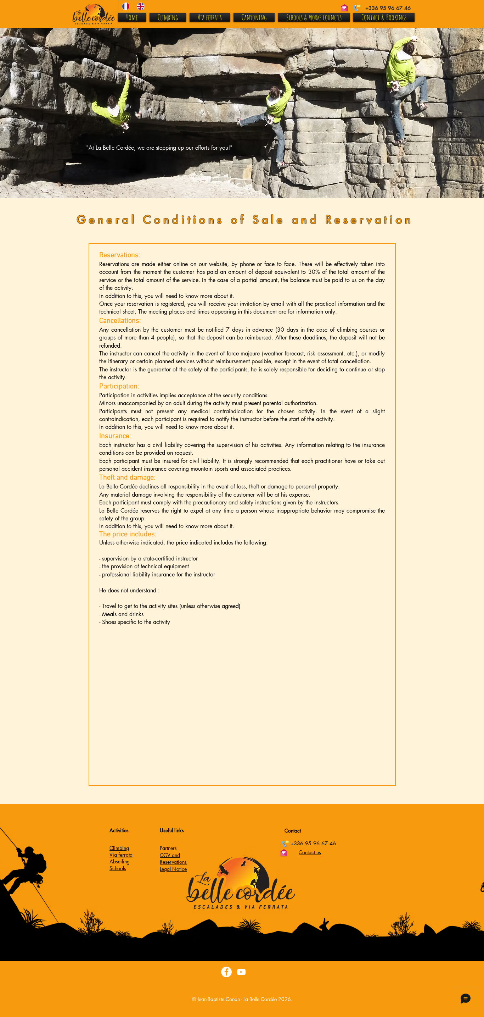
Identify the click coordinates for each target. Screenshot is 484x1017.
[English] (140, 6)
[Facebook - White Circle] (226, 972)
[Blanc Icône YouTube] (241, 972)
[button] (323, 952)
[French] (125, 6)
